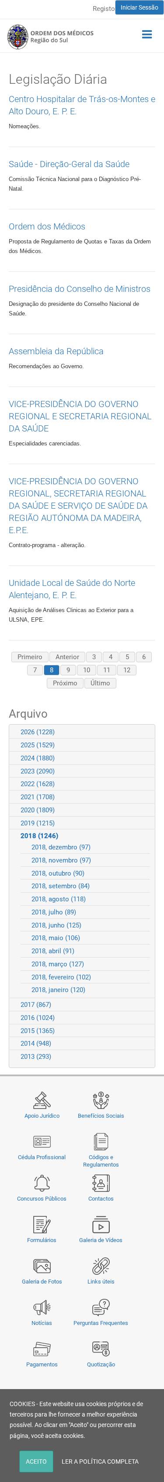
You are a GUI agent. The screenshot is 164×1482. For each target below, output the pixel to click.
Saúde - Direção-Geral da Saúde (69, 164)
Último (100, 683)
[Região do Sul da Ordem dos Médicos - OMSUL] (50, 37)
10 (86, 670)
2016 (38, 1018)
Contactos (101, 1198)
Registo (104, 9)
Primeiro (29, 657)
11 (106, 670)
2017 (36, 1005)
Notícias (41, 1323)
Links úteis (101, 1281)
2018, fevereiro (61, 977)
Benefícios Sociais (101, 1115)
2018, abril (52, 951)
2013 (36, 1057)
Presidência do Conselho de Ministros (79, 289)
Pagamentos (42, 1364)
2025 (38, 745)
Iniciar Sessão (139, 7)
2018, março (57, 964)
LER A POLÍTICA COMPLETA (100, 1461)
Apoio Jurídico (41, 1115)
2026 (38, 732)
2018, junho (56, 925)
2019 (38, 823)
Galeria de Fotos (42, 1281)
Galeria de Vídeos (100, 1240)
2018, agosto (58, 899)
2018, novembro (61, 860)
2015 (38, 1031)
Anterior (67, 657)
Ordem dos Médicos (47, 226)
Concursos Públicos (41, 1198)
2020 (38, 810)
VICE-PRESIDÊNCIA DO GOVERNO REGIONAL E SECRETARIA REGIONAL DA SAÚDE (80, 416)
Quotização (101, 1364)
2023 (38, 771)
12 (126, 670)
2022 (38, 784)
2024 (38, 758)
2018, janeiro (58, 990)
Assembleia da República (56, 351)
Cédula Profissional (42, 1157)
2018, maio (55, 938)
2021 (38, 797)
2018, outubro (57, 873)
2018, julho (53, 912)
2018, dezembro (61, 847)
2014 (36, 1043)
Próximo (65, 683)
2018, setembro (60, 886)
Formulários (41, 1240)
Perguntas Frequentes (100, 1323)
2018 (39, 836)
